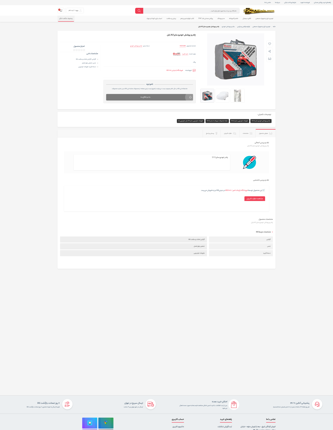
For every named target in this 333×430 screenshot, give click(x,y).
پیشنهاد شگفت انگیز (66, 18)
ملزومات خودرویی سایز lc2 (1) (239, 121)
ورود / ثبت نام (73, 10)
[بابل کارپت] (176, 54)
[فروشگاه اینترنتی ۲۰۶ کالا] (259, 11)
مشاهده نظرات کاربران (254, 198)
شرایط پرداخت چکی (290, 2)
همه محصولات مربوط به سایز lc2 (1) (217, 121)
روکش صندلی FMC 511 (205, 18)
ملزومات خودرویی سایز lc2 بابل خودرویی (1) (190, 121)
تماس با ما (267, 2)
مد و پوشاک (221, 18)
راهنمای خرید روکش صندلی (322, 2)
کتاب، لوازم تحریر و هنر (187, 18)
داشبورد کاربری (178, 426)
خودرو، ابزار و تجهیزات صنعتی (264, 18)
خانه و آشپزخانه (233, 18)
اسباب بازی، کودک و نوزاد (154, 18)
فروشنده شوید (305, 2)
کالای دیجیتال (247, 18)
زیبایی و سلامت (171, 18)
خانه (274, 26)
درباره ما (277, 2)
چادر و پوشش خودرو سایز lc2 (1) (261, 121)
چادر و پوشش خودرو (136, 46)
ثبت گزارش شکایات (225, 426)
